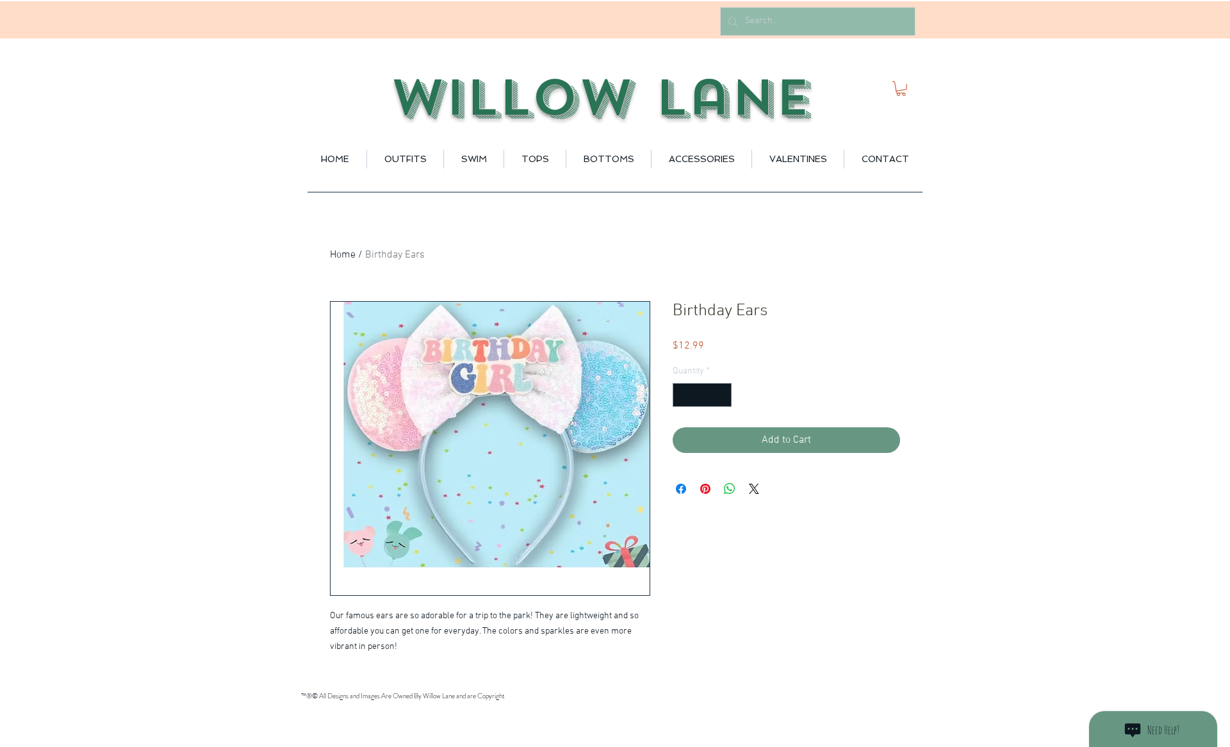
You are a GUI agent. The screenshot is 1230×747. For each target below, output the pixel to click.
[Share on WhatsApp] (729, 489)
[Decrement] (683, 395)
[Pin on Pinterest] (705, 489)
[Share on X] (754, 489)
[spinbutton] (702, 395)
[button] (901, 88)
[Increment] (722, 395)
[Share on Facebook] (681, 489)
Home (343, 255)
